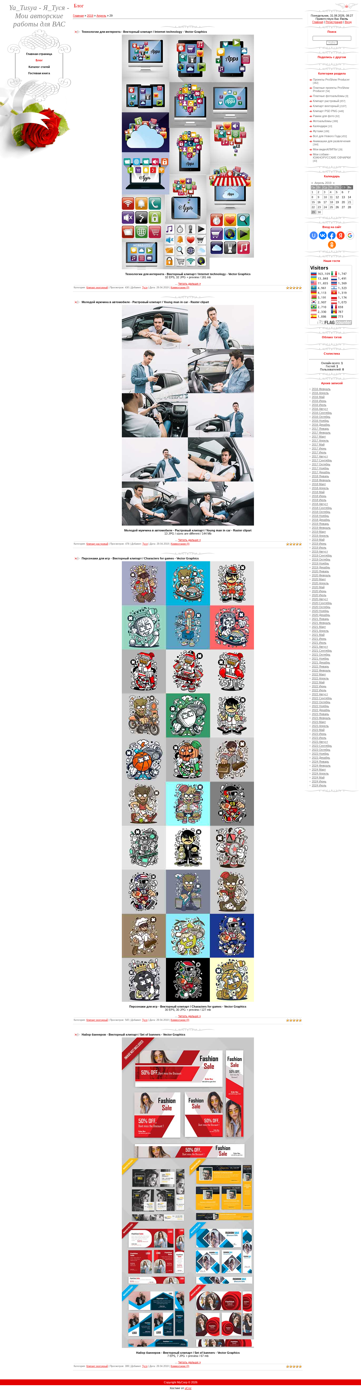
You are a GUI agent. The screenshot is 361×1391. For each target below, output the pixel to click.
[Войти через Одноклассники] (332, 245)
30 (319, 212)
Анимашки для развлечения (331, 141)
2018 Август (320, 504)
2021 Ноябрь (320, 658)
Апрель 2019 (322, 182)
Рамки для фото (324, 116)
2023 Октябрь (321, 749)
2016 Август (320, 408)
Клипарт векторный (97, 287)
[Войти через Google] (350, 235)
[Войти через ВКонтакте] (323, 235)
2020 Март (319, 579)
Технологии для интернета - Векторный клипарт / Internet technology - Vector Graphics (144, 31)
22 (313, 207)
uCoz (188, 1388)
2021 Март (319, 626)
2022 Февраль (321, 670)
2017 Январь (320, 428)
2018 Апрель (320, 488)
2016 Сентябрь (322, 412)
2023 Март (319, 722)
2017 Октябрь (321, 464)
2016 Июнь (319, 400)
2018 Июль (319, 500)
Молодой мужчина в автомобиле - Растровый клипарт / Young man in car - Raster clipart (145, 302)
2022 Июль (319, 690)
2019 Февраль (321, 527)
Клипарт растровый (97, 544)
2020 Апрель (320, 583)
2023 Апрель (320, 725)
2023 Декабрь (321, 757)
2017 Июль (319, 452)
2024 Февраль (321, 765)
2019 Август (320, 551)
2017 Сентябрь (322, 460)
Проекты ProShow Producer (331, 79)
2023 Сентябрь (322, 745)
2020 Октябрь (321, 607)
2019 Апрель (320, 535)
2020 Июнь (319, 591)
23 (319, 207)
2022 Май (318, 682)
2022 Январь (320, 666)
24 (325, 207)
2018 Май (318, 492)
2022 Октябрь (321, 702)
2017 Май (318, 444)
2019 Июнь (319, 543)
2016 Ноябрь (320, 420)
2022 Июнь (319, 686)
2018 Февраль (321, 480)
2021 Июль (319, 642)
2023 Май (318, 729)
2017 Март (319, 436)
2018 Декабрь (321, 519)
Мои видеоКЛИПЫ (325, 149)
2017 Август (320, 456)
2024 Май (318, 777)
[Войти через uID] (314, 235)
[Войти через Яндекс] (341, 235)
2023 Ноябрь (320, 753)
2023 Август (320, 741)
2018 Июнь (319, 496)
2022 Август (320, 694)
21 (349, 202)
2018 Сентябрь (322, 507)
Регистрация (334, 22)
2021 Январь (320, 618)
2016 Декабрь (321, 424)
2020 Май (318, 587)
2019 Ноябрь (320, 563)
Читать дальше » (189, 283)
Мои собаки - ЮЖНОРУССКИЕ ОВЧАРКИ (332, 156)
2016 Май (318, 396)
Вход (348, 22)
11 (331, 197)
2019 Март (319, 531)
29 (313, 212)
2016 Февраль (321, 389)
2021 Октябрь (321, 654)
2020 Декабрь (321, 614)
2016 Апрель (320, 393)
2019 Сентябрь (322, 555)
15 (313, 202)
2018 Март (319, 484)
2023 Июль (319, 737)
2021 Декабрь (321, 662)
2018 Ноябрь (320, 515)
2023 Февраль (321, 718)
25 (331, 207)
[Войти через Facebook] (332, 235)
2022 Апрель (320, 678)
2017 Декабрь (321, 472)
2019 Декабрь (321, 567)
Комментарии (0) (180, 287)
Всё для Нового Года (327, 136)
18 (331, 202)
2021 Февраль (321, 622)
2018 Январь (320, 476)
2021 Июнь (319, 638)
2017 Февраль (321, 432)
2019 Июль (319, 547)
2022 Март (319, 674)
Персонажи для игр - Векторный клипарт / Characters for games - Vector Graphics (140, 558)
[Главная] (346, 4)
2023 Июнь (319, 733)
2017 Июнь (319, 448)
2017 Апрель (320, 440)
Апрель (101, 15)
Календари (320, 126)
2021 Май (318, 634)
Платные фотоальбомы (329, 96)
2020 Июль (319, 595)
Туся (144, 287)
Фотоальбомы (322, 121)
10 (325, 197)
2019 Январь (320, 523)
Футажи (318, 131)
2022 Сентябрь (322, 698)
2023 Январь (320, 714)
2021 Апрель (320, 630)
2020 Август (320, 599)
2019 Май (318, 539)
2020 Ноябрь (320, 611)
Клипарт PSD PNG (325, 111)
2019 (90, 15)
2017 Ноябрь (320, 468)
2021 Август (320, 646)
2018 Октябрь (321, 511)
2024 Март (319, 769)
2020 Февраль (321, 575)
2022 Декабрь (321, 710)
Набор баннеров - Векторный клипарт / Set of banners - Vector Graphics (133, 1034)
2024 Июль (319, 785)
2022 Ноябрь (320, 706)
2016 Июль (319, 404)
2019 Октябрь (321, 559)
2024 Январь (320, 761)
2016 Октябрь (321, 416)
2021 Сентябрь (322, 650)
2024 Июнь (319, 781)
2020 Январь (320, 571)
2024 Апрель (320, 773)
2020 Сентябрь (322, 603)
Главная (78, 15)
